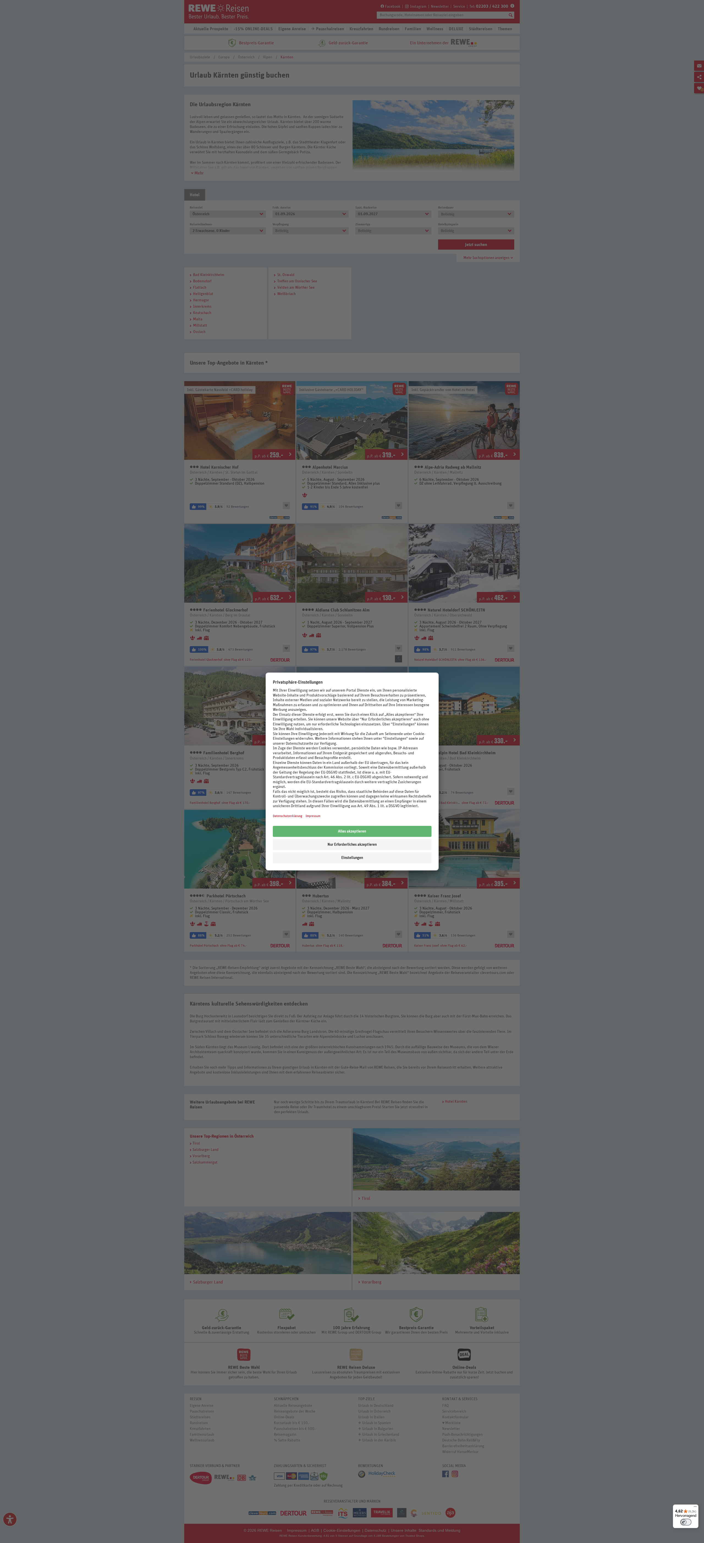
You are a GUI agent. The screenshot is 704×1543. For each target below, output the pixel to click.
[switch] (685, 1522)
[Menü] (695, 1507)
